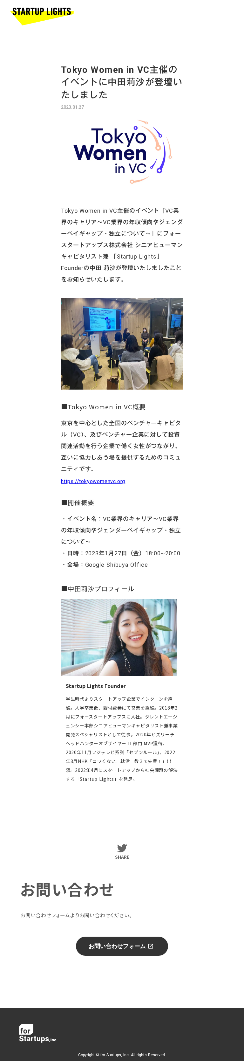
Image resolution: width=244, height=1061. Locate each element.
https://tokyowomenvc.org (93, 481)
